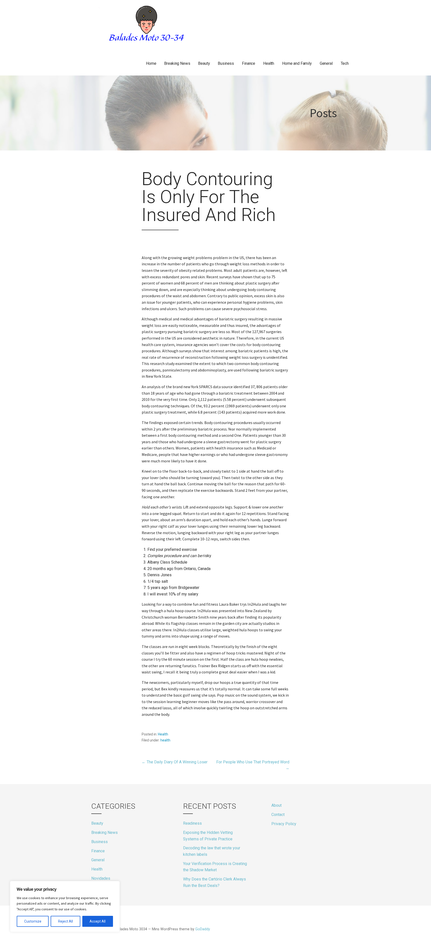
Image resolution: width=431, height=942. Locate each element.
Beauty (204, 63)
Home (151, 63)
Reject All (65, 921)
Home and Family (297, 63)
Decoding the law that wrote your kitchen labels (211, 851)
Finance (248, 63)
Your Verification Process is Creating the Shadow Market (215, 866)
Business (226, 63)
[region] (65, 906)
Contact (278, 814)
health (165, 740)
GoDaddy (202, 929)
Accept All (98, 921)
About (276, 805)
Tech (345, 63)
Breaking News (177, 63)
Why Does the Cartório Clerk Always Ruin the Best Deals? (214, 882)
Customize (32, 921)
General (326, 63)
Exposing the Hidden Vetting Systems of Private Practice (208, 835)
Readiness (192, 823)
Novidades (100, 878)
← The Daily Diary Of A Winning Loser (175, 762)
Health (268, 63)
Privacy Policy (283, 823)
